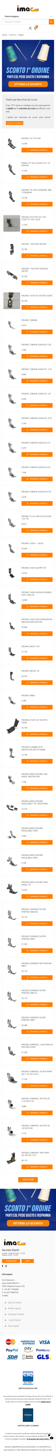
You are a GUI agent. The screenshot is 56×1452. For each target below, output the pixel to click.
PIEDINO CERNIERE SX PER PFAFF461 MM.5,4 (33, 991)
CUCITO (12, 35)
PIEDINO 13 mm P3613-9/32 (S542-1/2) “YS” (36, 517)
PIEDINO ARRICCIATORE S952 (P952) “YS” (34, 883)
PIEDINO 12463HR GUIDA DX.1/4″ (35, 443)
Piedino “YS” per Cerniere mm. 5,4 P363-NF (35, 164)
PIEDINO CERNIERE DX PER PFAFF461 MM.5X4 (33, 910)
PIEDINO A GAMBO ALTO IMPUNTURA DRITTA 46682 (33, 748)
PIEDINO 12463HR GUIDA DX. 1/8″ (36, 394)
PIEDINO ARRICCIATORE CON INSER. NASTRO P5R (34, 775)
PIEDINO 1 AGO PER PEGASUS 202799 (34, 270)
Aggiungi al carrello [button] (38, 150)
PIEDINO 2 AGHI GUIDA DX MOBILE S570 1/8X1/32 (36, 593)
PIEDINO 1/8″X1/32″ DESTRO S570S (36, 296)
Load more (28, 1179)
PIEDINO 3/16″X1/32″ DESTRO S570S (34, 721)
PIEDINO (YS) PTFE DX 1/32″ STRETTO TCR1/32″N (33, 218)
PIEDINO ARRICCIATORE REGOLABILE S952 (32, 856)
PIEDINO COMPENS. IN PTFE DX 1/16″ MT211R (35, 1099)
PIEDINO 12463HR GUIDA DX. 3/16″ (36, 418)
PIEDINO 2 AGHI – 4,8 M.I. (32, 543)
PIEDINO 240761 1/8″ (30, 646)
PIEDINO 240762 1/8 (30, 671)
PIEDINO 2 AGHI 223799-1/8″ (33, 568)
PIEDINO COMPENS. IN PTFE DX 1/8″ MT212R (35, 1127)
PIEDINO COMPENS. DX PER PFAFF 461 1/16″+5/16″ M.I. (36, 1072)
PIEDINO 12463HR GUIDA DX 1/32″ (36, 345)
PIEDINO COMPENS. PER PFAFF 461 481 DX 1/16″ (35, 1154)
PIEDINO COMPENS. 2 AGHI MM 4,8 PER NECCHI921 (37, 1045)
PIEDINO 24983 (28, 695)
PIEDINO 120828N (29, 320)
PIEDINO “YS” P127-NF (31, 138)
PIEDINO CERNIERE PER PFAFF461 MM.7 (36, 964)
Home (4, 35)
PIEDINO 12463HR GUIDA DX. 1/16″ (36, 369)
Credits (5, 1295)
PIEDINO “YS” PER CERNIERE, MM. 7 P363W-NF (36, 191)
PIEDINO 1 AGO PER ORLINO (33, 244)
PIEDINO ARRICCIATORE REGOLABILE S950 (32, 829)
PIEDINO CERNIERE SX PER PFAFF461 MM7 (33, 1018)
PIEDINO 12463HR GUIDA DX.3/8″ (35, 467)
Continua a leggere (15, 123)
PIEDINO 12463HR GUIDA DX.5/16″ (36, 492)
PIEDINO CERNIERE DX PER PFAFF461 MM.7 (33, 937)
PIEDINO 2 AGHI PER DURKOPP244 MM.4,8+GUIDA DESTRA (36, 620)
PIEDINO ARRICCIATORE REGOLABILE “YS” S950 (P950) (34, 802)
